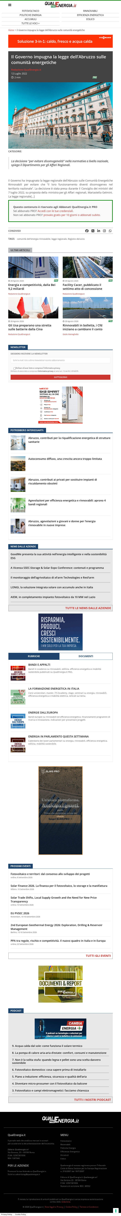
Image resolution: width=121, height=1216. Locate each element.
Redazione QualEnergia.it (26, 69)
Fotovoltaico (65, 1141)
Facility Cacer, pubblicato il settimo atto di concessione (82, 287)
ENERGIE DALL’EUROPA (43, 712)
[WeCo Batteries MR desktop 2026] (60, 404)
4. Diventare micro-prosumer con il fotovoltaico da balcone (49, 1083)
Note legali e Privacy (54, 1207)
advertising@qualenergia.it (27, 1174)
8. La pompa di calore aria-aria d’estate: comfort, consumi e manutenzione (59, 1053)
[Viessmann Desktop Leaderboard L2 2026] (60, 41)
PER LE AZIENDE (18, 1165)
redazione (65, 1201)
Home (11, 30)
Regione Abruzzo (76, 238)
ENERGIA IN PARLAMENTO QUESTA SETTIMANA (58, 736)
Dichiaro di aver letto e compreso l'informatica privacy (38, 368)
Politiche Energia (68, 1148)
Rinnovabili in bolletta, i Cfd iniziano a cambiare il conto (82, 327)
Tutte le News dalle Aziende (88, 608)
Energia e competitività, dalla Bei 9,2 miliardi (31, 287)
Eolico (90, 19)
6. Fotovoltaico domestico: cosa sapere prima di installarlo (49, 1069)
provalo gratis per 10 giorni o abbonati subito (72, 215)
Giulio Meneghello (71, 334)
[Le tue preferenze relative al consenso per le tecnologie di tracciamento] (116, 1211)
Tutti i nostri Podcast (92, 1100)
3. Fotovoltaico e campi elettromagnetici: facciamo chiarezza (50, 1090)
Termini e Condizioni (89, 1207)
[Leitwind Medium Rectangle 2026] (60, 631)
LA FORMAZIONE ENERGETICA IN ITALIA (53, 688)
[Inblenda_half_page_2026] (60, 810)
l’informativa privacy (45, 371)
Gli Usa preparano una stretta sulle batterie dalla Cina (29, 327)
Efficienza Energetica (70, 1151)
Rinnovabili (65, 1144)
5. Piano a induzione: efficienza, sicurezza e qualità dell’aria (49, 1076)
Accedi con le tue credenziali (55, 211)
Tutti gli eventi (98, 956)
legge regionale (59, 238)
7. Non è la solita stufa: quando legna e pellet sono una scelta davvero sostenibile (56, 1061)
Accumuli (64, 1155)
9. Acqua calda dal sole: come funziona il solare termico (47, 1046)
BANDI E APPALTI (39, 664)
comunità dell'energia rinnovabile (33, 238)
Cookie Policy (72, 1207)
